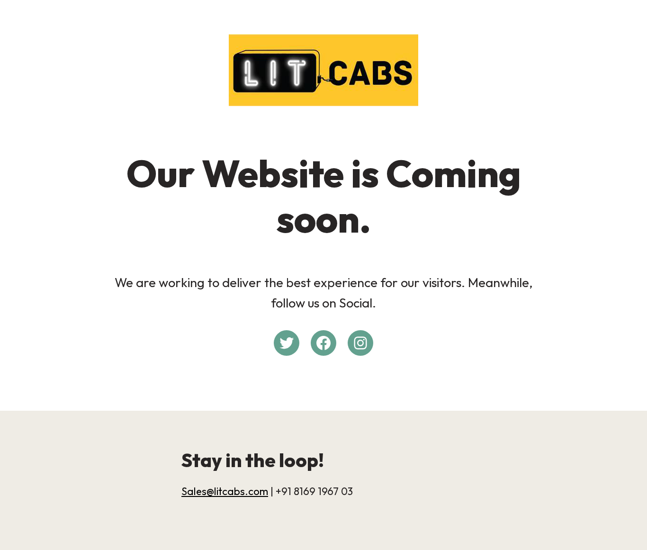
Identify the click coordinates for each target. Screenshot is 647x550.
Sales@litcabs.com (224, 491)
